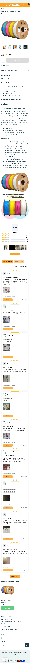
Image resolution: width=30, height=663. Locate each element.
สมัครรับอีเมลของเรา (6, 642)
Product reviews (7, 261)
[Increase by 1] (5, 58)
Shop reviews (19, 261)
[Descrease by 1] (5, 61)
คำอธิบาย (4, 104)
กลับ (3, 8)
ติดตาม (27, 645)
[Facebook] (1, 638)
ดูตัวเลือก (7, 608)
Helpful (7, 299)
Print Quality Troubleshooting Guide (11, 99)
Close (6, 5)
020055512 (7, 626)
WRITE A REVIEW (15, 254)
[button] (25, 29)
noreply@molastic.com (10, 629)
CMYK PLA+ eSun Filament (6, 601)
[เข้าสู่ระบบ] (24, 5)
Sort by (16, 266)
